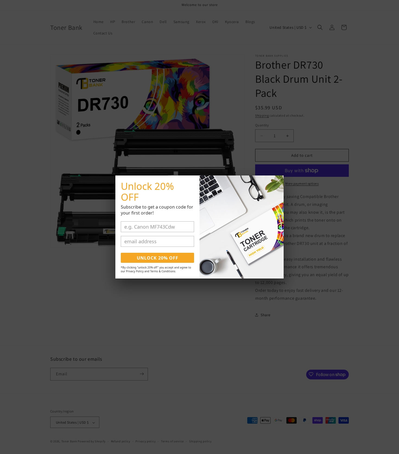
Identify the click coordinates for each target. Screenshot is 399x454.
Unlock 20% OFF (157, 258)
